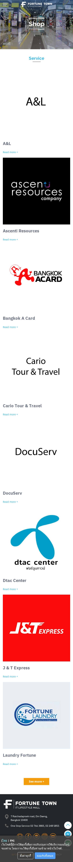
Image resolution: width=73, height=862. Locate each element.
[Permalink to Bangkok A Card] (36, 278)
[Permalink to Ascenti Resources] (36, 191)
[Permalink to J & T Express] (36, 628)
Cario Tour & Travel (22, 405)
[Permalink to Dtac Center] (36, 540)
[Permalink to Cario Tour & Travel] (36, 366)
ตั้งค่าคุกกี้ (25, 855)
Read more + (10, 152)
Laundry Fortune (19, 755)
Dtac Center (14, 580)
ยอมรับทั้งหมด (45, 855)
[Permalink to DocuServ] (36, 453)
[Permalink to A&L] (36, 103)
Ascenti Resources (21, 230)
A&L (7, 143)
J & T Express (16, 667)
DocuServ (12, 493)
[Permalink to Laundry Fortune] (36, 715)
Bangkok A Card (19, 318)
